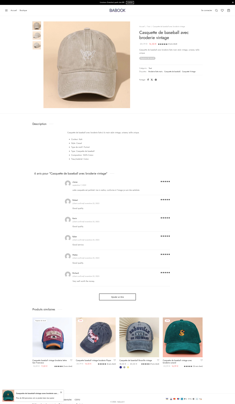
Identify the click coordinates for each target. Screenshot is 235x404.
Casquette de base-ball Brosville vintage (135, 360)
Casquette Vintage (188, 71)
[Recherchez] (216, 10)
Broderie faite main (155, 71)
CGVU (77, 399)
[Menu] (6, 10)
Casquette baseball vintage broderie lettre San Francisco (49, 361)
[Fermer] (233, 2)
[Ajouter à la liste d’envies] (71, 360)
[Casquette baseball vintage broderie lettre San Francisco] (52, 337)
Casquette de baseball (172, 71)
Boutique (23, 10)
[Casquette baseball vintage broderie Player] (96, 337)
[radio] (120, 367)
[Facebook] (148, 80)
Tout (148, 26)
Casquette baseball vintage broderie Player (93, 360)
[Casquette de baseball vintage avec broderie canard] (183, 337)
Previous (45, 64)
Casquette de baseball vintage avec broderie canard (177, 361)
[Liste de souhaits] (222, 10)
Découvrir (126, 2)
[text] (117, 149)
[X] (152, 80)
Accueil (14, 10)
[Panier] (228, 10)
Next (127, 64)
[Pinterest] (156, 80)
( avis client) (172, 44)
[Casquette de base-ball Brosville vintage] (139, 337)
